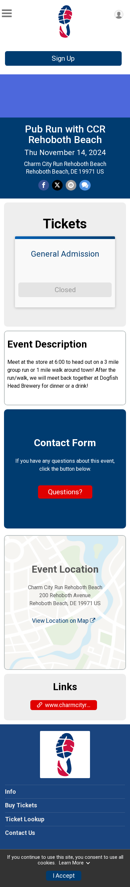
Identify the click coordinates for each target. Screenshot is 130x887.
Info (10, 791)
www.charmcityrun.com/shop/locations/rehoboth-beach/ (71, 705)
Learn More (71, 863)
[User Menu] (118, 14)
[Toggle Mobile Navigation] (6, 13)
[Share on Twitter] (57, 185)
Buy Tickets (21, 805)
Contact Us (20, 833)
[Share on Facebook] (43, 185)
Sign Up (63, 58)
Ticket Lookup (24, 819)
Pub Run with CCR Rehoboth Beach (65, 134)
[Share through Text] (85, 185)
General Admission (65, 254)
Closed (65, 290)
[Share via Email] (71, 185)
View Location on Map (61, 620)
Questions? (65, 492)
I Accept (64, 875)
